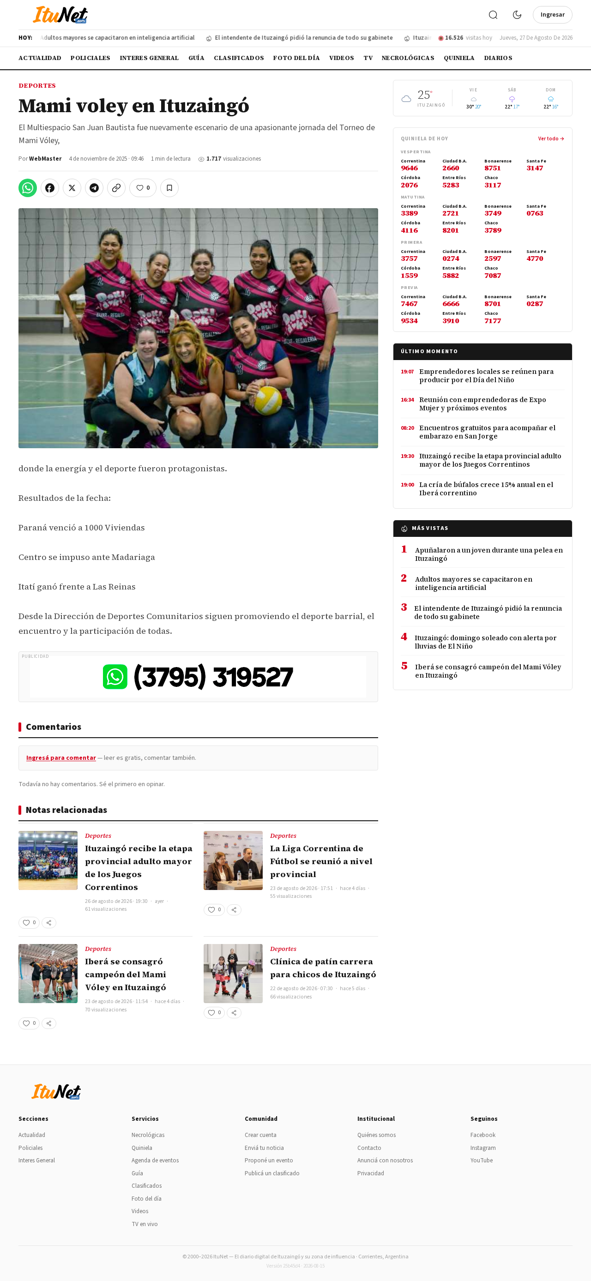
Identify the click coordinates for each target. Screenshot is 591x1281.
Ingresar (553, 14)
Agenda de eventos (155, 1160)
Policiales (90, 58)
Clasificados (239, 58)
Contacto (369, 1148)
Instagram (483, 1148)
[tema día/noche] (517, 14)
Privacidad (370, 1173)
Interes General (149, 58)
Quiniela (459, 58)
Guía (196, 58)
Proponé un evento (269, 1160)
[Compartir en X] (72, 188)
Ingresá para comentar (61, 758)
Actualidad (39, 58)
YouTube (481, 1160)
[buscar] (493, 14)
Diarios (498, 58)
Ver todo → (551, 138)
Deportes (37, 85)
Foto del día (296, 58)
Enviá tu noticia (264, 1148)
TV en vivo (145, 1224)
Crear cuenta (261, 1135)
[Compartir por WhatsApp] (27, 188)
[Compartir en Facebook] (50, 188)
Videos (341, 58)
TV (368, 58)
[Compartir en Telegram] (94, 188)
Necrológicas (408, 58)
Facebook (482, 1135)
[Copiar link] (116, 188)
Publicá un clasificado (272, 1173)
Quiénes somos (376, 1135)
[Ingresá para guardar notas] (169, 188)
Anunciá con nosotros (385, 1160)
